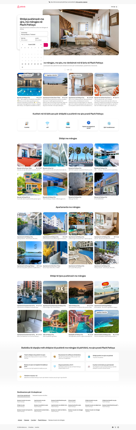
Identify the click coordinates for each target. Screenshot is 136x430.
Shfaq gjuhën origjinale (81, 2)
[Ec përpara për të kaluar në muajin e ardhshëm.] (40, 44)
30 (41, 64)
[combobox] (34, 34)
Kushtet (37, 427)
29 (38, 64)
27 (31, 64)
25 (25, 64)
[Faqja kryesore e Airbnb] (21, 6)
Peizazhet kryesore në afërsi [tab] (40, 395)
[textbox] (27, 40)
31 (22, 67)
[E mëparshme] (65, 69)
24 (22, 64)
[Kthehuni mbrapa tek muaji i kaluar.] (22, 44)
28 (34, 64)
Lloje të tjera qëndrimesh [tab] (23, 395)
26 (28, 64)
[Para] (71, 69)
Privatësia (30, 427)
